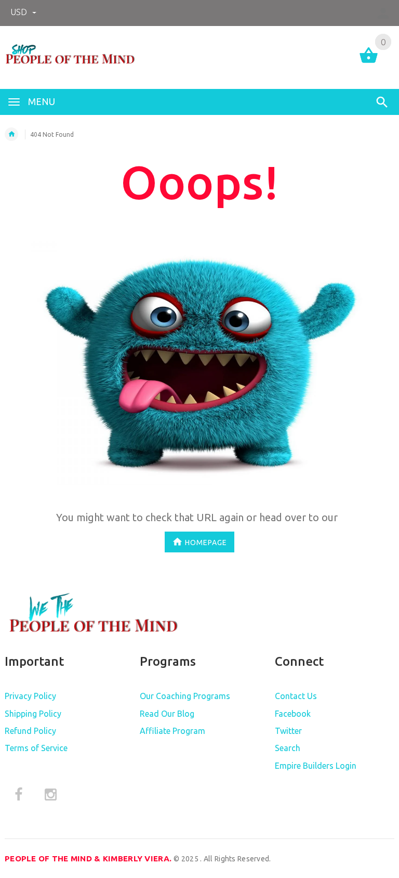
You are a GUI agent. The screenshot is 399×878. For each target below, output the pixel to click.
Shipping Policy (33, 713)
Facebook (293, 713)
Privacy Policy (30, 696)
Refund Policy (30, 730)
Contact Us (296, 696)
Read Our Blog (167, 713)
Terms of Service (36, 748)
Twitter (288, 730)
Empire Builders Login (315, 765)
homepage (206, 542)
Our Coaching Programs (185, 696)
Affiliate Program (172, 730)
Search (287, 748)
